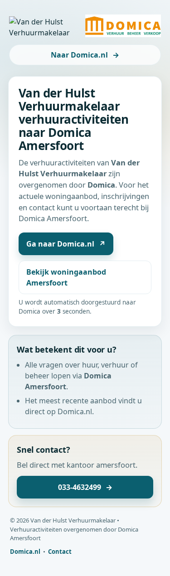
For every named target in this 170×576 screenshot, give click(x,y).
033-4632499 (85, 487)
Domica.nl (25, 551)
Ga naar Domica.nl (66, 244)
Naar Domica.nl (85, 55)
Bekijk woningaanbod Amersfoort (66, 277)
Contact (60, 551)
